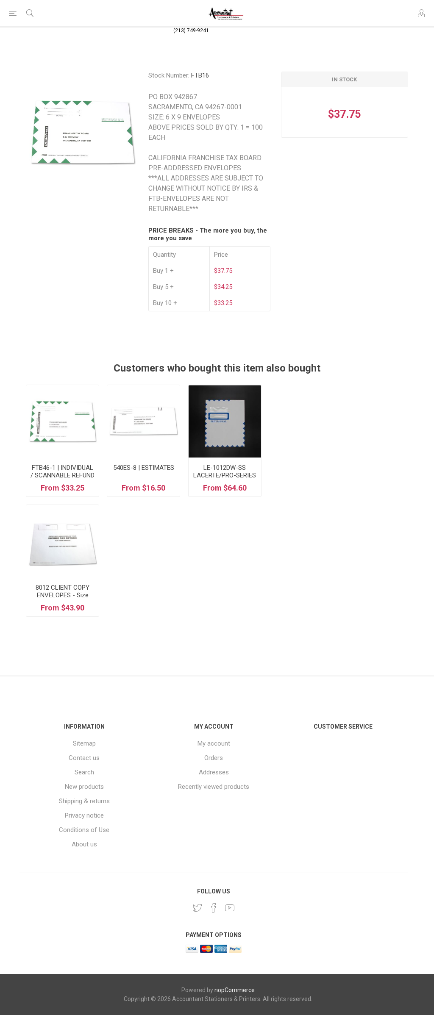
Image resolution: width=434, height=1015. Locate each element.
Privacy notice (84, 815)
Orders (213, 758)
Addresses (214, 772)
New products (84, 786)
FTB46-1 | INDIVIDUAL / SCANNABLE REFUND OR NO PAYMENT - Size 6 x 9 (63, 479)
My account (214, 743)
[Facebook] (213, 908)
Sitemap (84, 743)
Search (84, 772)
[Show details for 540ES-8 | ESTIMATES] (143, 421)
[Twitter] (197, 908)
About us (84, 844)
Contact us (84, 758)
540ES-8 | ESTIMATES (143, 467)
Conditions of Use (84, 830)
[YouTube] (229, 908)
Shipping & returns (84, 801)
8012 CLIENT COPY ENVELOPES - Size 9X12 (62, 595)
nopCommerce (234, 990)
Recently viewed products (213, 786)
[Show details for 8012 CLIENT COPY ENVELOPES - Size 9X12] (62, 541)
